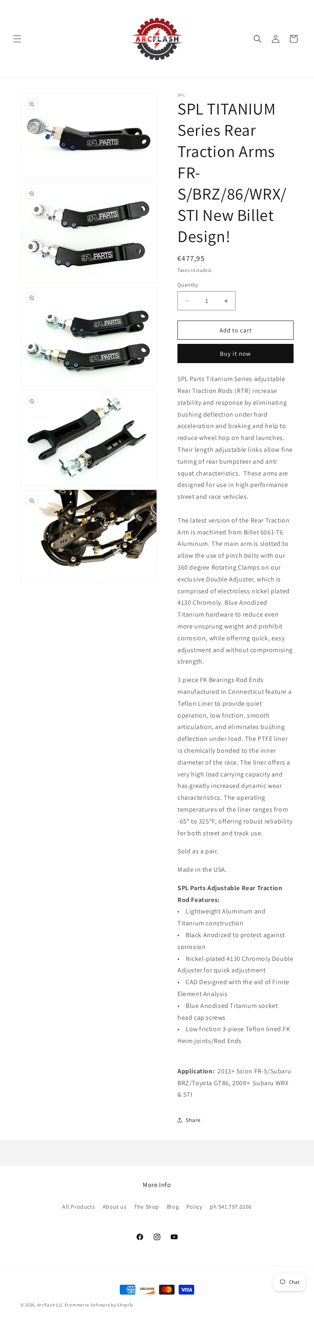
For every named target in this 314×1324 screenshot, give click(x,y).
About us (115, 1206)
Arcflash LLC (50, 1305)
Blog (173, 1206)
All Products (78, 1206)
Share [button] (193, 1120)
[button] (17, 39)
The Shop (146, 1206)
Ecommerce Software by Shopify (99, 1305)
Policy (194, 1206)
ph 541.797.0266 (231, 1206)
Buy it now (235, 353)
